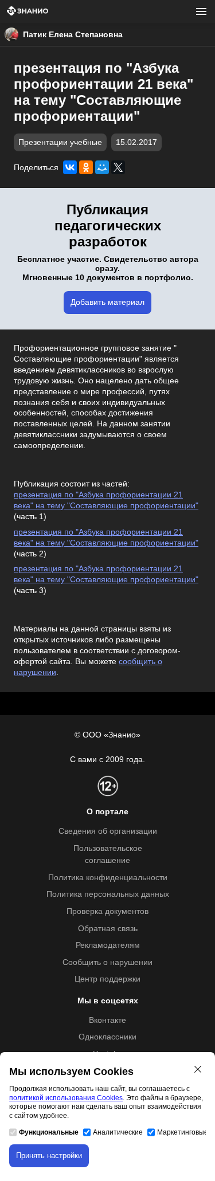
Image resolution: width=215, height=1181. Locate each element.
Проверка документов (107, 911)
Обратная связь (108, 928)
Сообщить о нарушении (107, 962)
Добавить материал (107, 302)
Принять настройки (49, 1155)
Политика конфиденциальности (107, 877)
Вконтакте (107, 1020)
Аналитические (118, 1132)
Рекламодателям (108, 945)
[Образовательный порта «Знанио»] (27, 11)
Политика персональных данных (107, 894)
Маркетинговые (182, 1132)
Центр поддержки (107, 979)
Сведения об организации (107, 831)
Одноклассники (107, 1037)
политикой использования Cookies (66, 1098)
